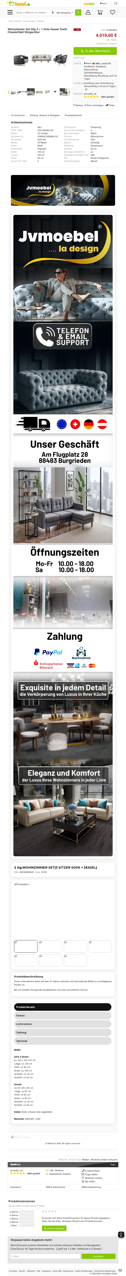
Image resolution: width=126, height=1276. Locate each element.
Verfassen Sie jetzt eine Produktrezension (82, 1221)
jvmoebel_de (16, 1170)
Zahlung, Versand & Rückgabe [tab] (45, 115)
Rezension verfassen (54, 1228)
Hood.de (18, 4)
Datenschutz (59, 1187)
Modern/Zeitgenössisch (102, 157)
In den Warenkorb (97, 51)
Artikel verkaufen (104, 1159)
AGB (48, 1187)
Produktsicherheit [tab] (73, 115)
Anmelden (98, 1256)
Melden (85, 1159)
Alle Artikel (90, 1181)
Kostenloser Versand (107, 43)
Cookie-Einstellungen (84, 1271)
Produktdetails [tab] (18, 115)
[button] (115, 3)
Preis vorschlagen (95, 105)
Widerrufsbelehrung (91, 1187)
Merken (79, 105)
